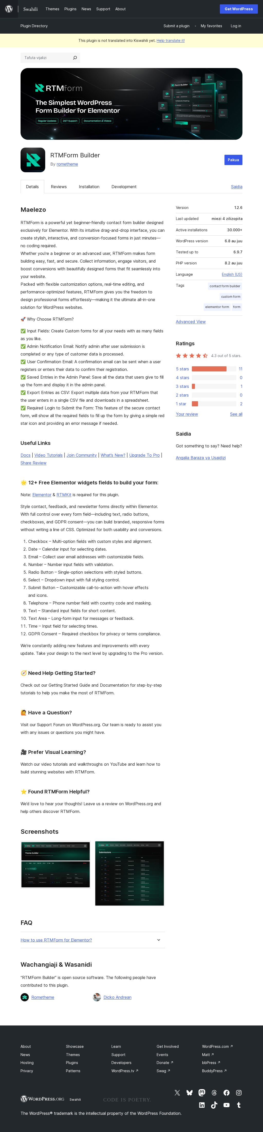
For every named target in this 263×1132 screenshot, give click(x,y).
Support (118, 1054)
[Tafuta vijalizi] (75, 58)
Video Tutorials (48, 455)
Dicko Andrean (118, 997)
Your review (187, 414)
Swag (164, 1071)
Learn (116, 1046)
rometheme (67, 164)
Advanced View (191, 321)
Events (162, 1054)
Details (32, 186)
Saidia (236, 186)
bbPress (211, 1062)
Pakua (233, 160)
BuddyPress (214, 1071)
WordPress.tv (125, 1071)
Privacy (27, 1071)
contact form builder (225, 286)
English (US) (232, 274)
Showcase (75, 1046)
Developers (121, 1062)
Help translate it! (171, 40)
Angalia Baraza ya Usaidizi (201, 457)
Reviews (59, 186)
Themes (73, 1054)
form (236, 307)
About (26, 1046)
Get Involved (168, 1046)
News (25, 1054)
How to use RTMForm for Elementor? (56, 940)
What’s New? (113, 455)
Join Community (82, 455)
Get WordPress (239, 9)
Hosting (27, 1062)
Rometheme (42, 997)
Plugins (72, 1062)
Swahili (75, 1099)
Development (124, 186)
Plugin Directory (34, 26)
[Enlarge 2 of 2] (158, 847)
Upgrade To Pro (144, 455)
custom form (230, 297)
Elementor (41, 494)
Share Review (33, 462)
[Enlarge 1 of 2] (83, 847)
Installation (89, 186)
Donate (165, 1062)
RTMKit (64, 494)
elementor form (217, 307)
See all (236, 414)
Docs (26, 455)
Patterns (73, 1071)
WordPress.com (217, 1046)
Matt (208, 1054)
